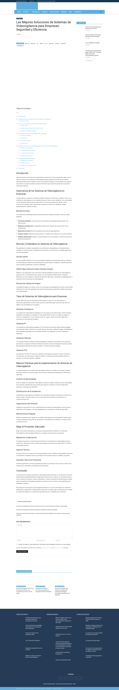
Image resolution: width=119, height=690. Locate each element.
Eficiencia (27, 43)
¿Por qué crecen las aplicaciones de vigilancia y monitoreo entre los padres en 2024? (94, 649)
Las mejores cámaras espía (93, 640)
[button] (101, 12)
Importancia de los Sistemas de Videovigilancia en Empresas (35, 119)
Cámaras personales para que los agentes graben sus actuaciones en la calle (33, 619)
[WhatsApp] (29, 38)
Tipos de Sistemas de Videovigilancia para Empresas (33, 133)
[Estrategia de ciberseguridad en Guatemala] (80, 657)
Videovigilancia (19, 18)
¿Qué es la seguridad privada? (63, 660)
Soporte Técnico (25, 162)
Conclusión (22, 168)
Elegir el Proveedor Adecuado (27, 158)
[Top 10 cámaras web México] (20, 642)
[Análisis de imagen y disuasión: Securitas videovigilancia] (20, 657)
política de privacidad (46, 547)
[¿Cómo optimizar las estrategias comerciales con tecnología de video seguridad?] (20, 627)
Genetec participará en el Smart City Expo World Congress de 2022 (94, 619)
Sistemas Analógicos (26, 135)
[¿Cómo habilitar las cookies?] (80, 45)
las (37, 43)
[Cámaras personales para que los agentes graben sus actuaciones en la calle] (20, 620)
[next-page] (20, 598)
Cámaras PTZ (25, 143)
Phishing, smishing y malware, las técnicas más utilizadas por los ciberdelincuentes (94, 627)
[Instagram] (102, 1)
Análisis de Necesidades (27, 147)
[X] (21, 38)
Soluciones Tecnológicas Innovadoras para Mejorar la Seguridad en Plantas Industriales (36, 509)
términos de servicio (58, 547)
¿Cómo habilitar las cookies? (92, 42)
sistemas (57, 43)
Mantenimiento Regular (27, 155)
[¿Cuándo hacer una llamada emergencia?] (50, 654)
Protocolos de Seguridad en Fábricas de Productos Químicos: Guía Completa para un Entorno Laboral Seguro (41, 506)
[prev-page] (17, 598)
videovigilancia (20, 45)
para (46, 43)
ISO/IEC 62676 (24, 125)
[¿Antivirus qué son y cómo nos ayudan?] (50, 636)
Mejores (42, 43)
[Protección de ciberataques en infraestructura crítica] (80, 29)
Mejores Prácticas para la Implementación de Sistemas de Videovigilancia (38, 146)
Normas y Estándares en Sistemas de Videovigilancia (33, 123)
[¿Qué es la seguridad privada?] (50, 662)
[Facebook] (93, 1)
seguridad (51, 43)
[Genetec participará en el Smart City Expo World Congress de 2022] (80, 620)
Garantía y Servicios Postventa (29, 165)
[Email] (32, 38)
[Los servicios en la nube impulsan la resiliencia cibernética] (80, 635)
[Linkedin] (97, 1)
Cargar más (89, 60)
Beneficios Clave (25, 121)
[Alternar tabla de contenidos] (17, 113)
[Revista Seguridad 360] (27, 6)
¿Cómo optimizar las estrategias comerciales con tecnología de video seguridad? (33, 627)
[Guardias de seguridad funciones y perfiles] (20, 650)
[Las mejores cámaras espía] (80, 642)
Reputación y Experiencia (27, 160)
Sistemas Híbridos (26, 140)
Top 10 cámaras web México (32, 640)
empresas (33, 43)
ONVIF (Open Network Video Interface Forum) (32, 128)
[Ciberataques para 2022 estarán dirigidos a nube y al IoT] (50, 628)
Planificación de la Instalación (28, 150)
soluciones (63, 43)
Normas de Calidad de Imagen (29, 130)
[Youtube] (99, 1)
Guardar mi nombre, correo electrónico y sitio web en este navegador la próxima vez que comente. (44, 544)
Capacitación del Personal (28, 153)
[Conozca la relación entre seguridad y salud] (20, 635)
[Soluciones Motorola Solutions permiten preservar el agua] (80, 37)
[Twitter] (95, 1)
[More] (36, 38)
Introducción (22, 116)
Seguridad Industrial (21, 586)
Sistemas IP (24, 138)
